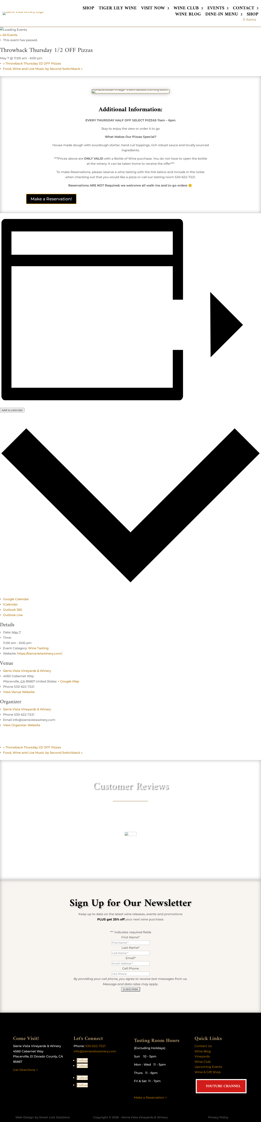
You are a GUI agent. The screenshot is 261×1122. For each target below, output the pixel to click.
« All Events (9, 35)
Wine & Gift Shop (208, 1072)
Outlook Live (13, 615)
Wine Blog (188, 15)
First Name (130, 937)
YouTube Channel (223, 1086)
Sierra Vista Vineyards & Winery (27, 671)
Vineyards (202, 1056)
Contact (243, 9)
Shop (88, 9)
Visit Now (153, 9)
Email (131, 958)
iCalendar (10, 604)
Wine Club (186, 9)
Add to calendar (12, 410)
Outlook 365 (12, 610)
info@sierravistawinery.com (95, 1051)
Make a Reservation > (150, 1097)
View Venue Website (19, 692)
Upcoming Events (208, 1067)
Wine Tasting (38, 648)
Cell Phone (130, 968)
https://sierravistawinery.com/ (39, 653)
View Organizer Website (21, 725)
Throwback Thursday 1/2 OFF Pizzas (32, 63)
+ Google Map (68, 681)
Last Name (130, 948)
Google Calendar (16, 599)
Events (215, 9)
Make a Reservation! (51, 198)
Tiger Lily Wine (118, 9)
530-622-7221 (95, 1046)
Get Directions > (25, 1070)
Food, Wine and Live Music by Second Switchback (43, 69)
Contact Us (203, 1046)
